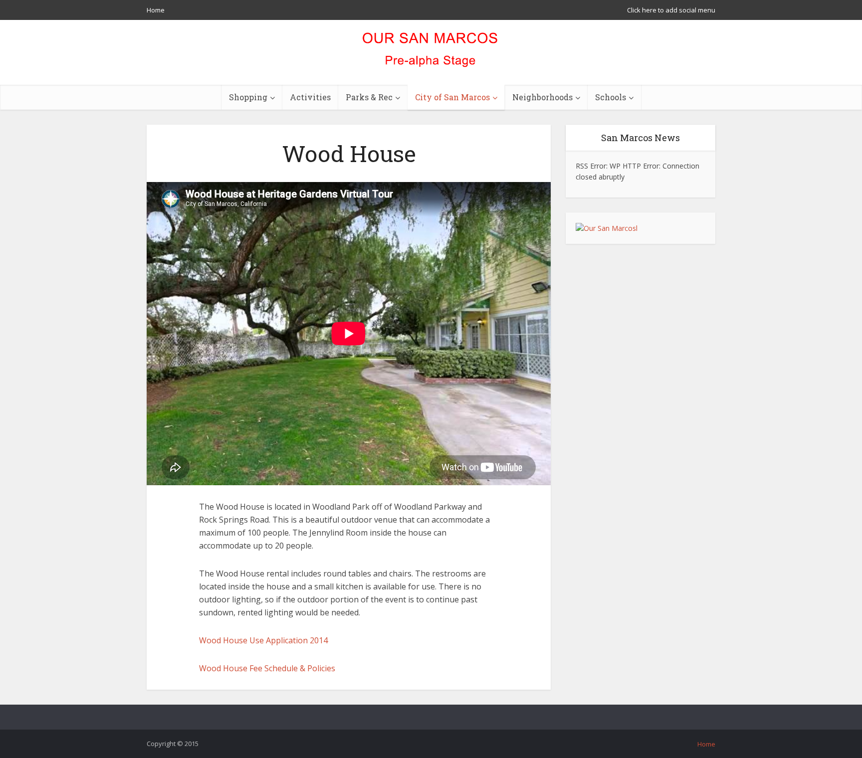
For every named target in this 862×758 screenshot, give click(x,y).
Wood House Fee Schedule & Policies (267, 668)
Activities (310, 97)
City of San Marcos (452, 97)
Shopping (248, 97)
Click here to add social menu (671, 9)
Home (156, 9)
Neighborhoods (542, 97)
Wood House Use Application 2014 (263, 640)
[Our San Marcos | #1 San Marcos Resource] (431, 52)
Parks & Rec (369, 97)
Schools (610, 97)
